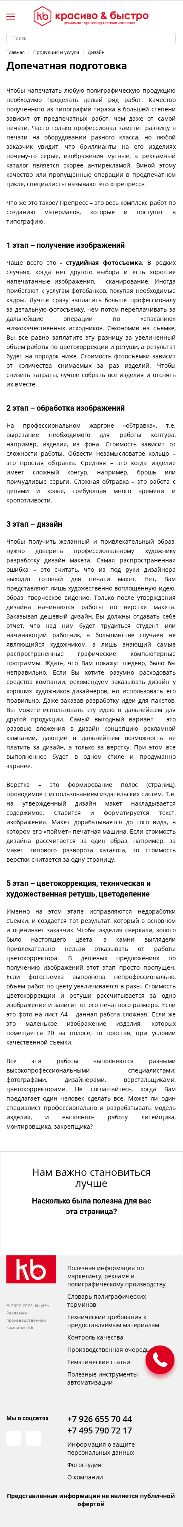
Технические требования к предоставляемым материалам (113, 1321)
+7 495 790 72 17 (99, 1430)
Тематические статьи (98, 1362)
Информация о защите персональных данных (101, 1448)
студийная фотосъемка (103, 262)
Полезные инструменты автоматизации (102, 1378)
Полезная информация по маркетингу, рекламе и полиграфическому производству (116, 1276)
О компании (85, 1477)
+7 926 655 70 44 (99, 1419)
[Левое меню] (10, 17)
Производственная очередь (108, 1349)
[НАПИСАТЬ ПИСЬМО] (160, 1359)
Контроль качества (95, 1337)
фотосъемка (46, 977)
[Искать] (169, 38)
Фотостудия (84, 1465)
